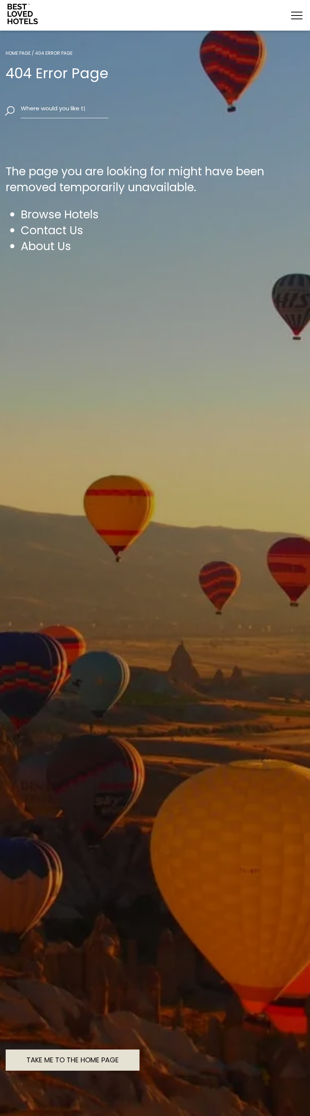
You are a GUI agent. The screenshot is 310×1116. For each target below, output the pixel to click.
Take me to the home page (72, 1060)
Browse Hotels (60, 215)
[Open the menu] (296, 15)
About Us (46, 246)
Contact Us (52, 230)
